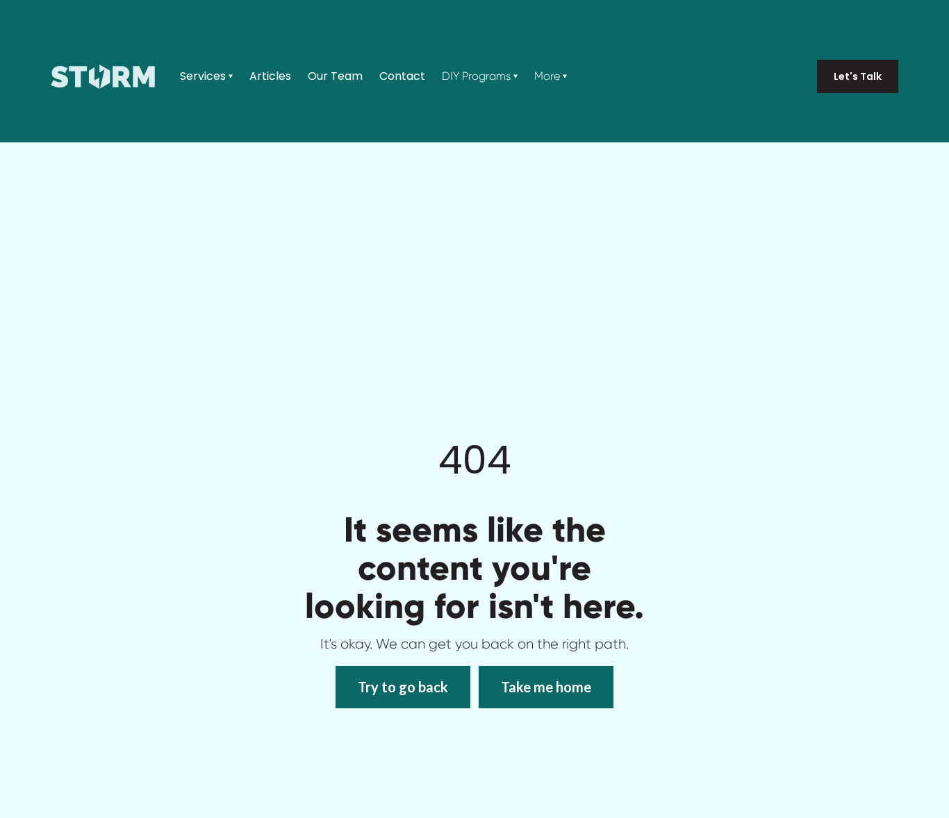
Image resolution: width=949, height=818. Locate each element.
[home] (103, 77)
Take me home (546, 686)
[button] (206, 76)
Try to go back (403, 686)
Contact (402, 76)
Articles (270, 76)
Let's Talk (858, 76)
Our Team (335, 76)
